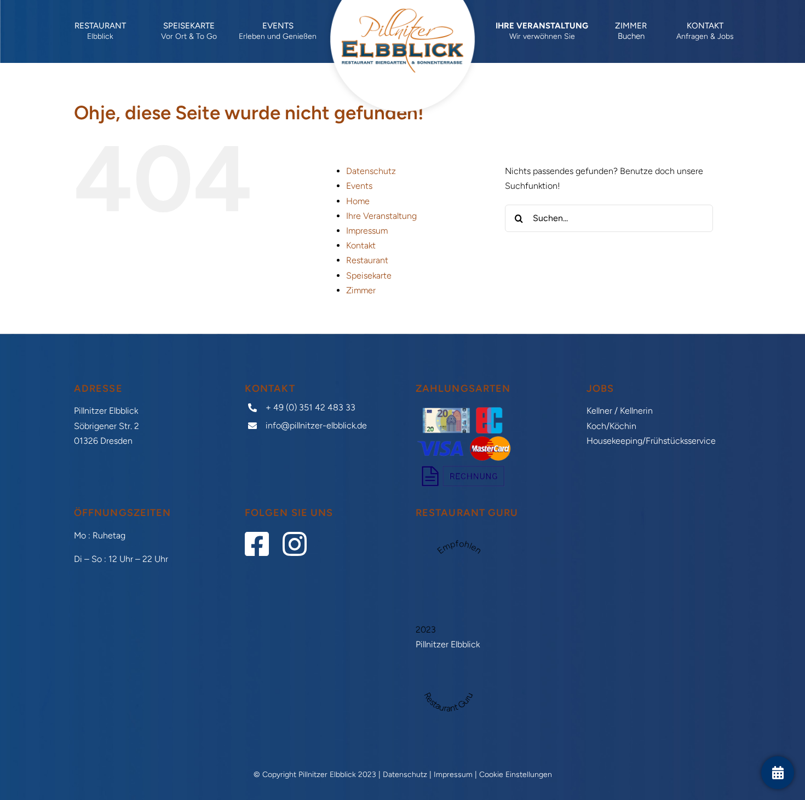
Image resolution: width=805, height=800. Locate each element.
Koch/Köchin (611, 426)
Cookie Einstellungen (515, 774)
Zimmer (361, 290)
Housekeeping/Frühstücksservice (651, 441)
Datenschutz (371, 171)
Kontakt (361, 245)
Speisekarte (369, 275)
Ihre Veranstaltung (381, 216)
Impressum (367, 230)
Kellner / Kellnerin (619, 410)
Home (358, 201)
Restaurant (367, 260)
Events (359, 186)
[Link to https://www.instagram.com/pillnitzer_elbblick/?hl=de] (291, 544)
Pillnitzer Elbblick (448, 644)
